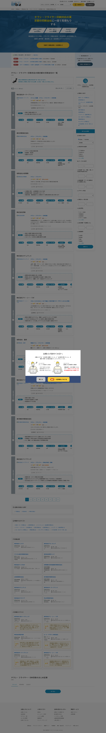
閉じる (41, 379)
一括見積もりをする (59, 379)
